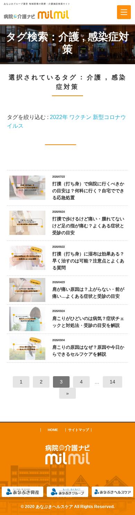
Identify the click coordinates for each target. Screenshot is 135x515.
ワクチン (80, 117)
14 (112, 382)
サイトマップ (78, 430)
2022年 (59, 117)
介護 (68, 36)
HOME (53, 430)
